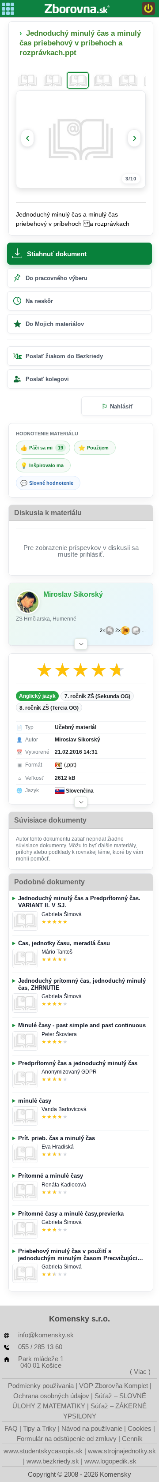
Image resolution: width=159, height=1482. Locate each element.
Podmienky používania (41, 1385)
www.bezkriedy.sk (52, 1461)
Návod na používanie (91, 1428)
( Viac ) (140, 1371)
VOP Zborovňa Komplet (113, 1385)
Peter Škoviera (59, 1034)
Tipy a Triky (39, 1428)
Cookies (139, 1428)
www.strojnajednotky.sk (122, 1451)
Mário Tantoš (57, 952)
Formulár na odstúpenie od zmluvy (67, 1438)
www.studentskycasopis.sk (43, 1451)
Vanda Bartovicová (64, 1109)
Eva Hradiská (58, 1147)
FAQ (11, 1428)
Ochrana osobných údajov (51, 1396)
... (144, 630)
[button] (80, 644)
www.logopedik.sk (110, 1461)
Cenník (132, 1438)
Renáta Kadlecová (64, 1185)
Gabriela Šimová (62, 914)
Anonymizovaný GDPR (69, 1072)
